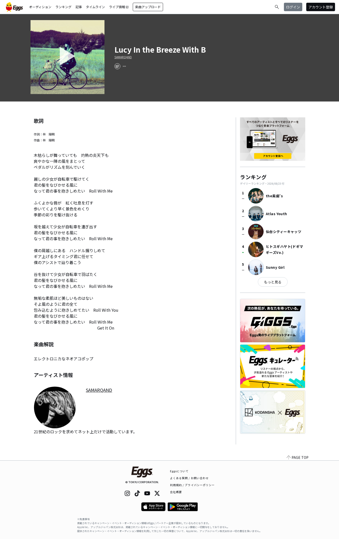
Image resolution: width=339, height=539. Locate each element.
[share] (117, 66)
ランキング (63, 6)
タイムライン (95, 6)
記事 (78, 6)
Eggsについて (179, 471)
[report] (124, 66)
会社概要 (176, 492)
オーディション (40, 6)
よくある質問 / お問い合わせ (189, 478)
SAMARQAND (123, 57)
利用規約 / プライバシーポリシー (192, 485)
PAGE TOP (300, 457)
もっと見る (272, 281)
